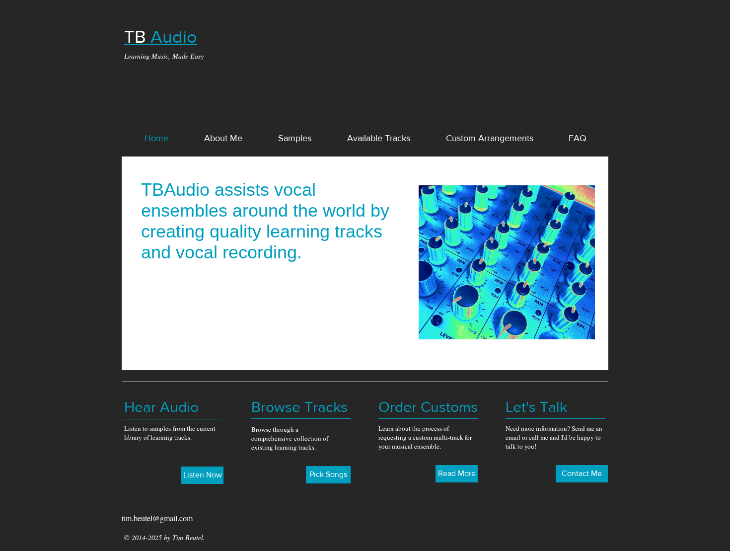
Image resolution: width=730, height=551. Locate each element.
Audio (160, 36)
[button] (223, 138)
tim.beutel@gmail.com (157, 518)
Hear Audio (161, 407)
